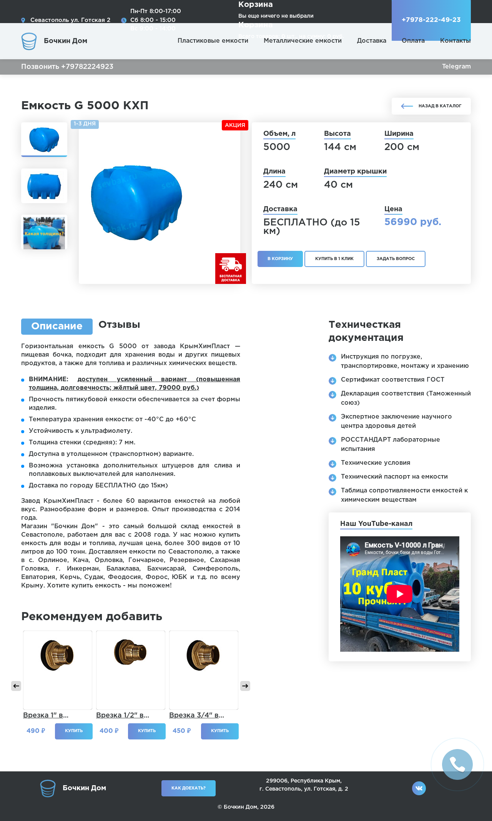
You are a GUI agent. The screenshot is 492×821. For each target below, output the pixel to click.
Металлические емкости (303, 41)
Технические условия (376, 463)
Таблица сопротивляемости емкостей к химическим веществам (404, 495)
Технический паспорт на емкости (394, 477)
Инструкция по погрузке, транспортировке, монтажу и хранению (405, 361)
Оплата (413, 41)
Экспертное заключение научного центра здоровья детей (396, 421)
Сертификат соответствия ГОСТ (392, 380)
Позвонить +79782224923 (67, 67)
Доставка (371, 41)
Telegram (456, 67)
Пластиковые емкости (213, 41)
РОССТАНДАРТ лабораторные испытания (390, 444)
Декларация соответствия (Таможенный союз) (406, 398)
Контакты (455, 41)
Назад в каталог (440, 106)
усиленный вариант (152, 379)
